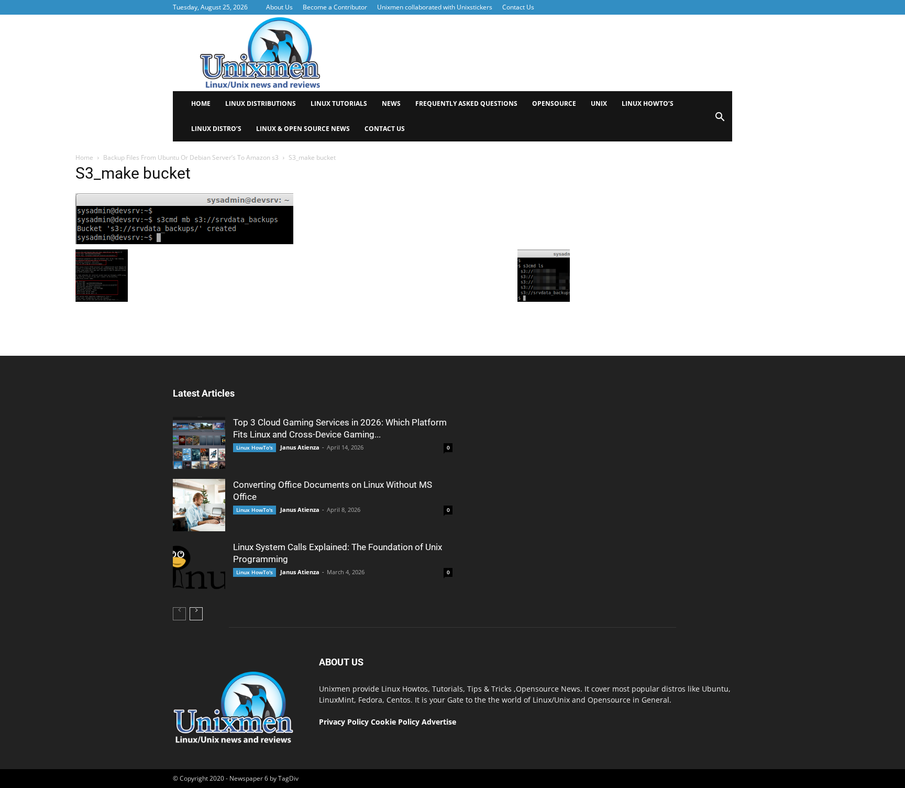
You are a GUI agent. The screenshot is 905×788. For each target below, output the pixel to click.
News (391, 103)
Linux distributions (260, 103)
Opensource (554, 103)
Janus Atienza (299, 447)
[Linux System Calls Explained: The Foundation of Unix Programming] (199, 567)
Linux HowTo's (254, 447)
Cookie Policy (396, 722)
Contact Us (518, 7)
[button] (719, 120)
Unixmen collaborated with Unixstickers (434, 7)
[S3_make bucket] (184, 241)
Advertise (439, 722)
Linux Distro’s (216, 128)
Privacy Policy (344, 722)
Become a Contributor (335, 7)
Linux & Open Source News (303, 128)
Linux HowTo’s (648, 103)
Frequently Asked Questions (466, 103)
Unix (599, 103)
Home (201, 103)
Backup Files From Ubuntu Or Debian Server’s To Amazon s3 (191, 157)
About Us (279, 7)
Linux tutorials (339, 103)
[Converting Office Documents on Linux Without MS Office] (199, 505)
